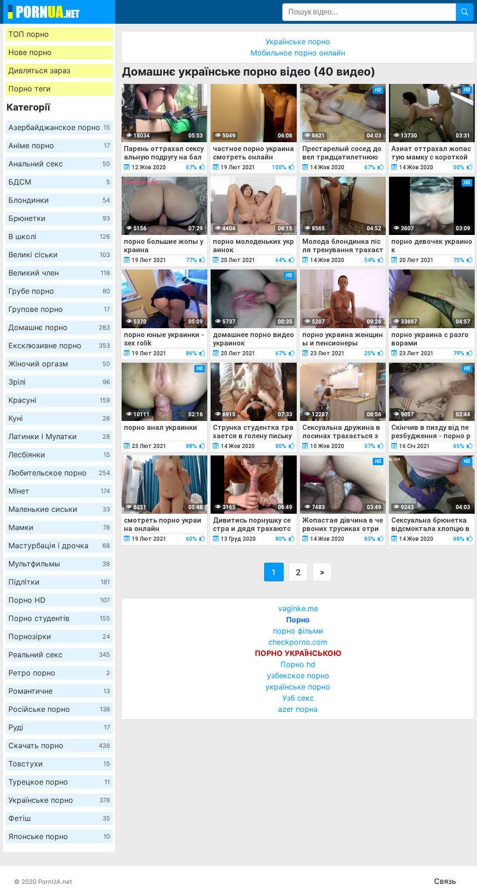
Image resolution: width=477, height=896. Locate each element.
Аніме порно (59, 145)
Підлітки (59, 581)
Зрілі (59, 381)
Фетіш (59, 818)
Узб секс (298, 698)
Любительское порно (59, 472)
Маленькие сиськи (59, 509)
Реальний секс (59, 654)
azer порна (298, 709)
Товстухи (59, 763)
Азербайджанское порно (59, 127)
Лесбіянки (59, 454)
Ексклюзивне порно (59, 345)
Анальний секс (59, 163)
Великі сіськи (59, 254)
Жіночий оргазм (59, 363)
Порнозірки (59, 636)
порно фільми (298, 630)
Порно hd (297, 664)
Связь (445, 881)
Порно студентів (59, 618)
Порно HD (59, 600)
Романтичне (59, 691)
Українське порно (59, 800)
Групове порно (59, 309)
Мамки (59, 527)
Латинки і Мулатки (59, 436)
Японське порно (59, 836)
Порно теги (29, 88)
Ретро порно (59, 672)
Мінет (59, 491)
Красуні (59, 400)
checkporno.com (297, 642)
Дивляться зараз (39, 70)
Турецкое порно (59, 781)
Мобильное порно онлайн (298, 52)
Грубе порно (59, 291)
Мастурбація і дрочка (59, 545)
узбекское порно (298, 675)
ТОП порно (28, 34)
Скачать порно (59, 745)
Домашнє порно (59, 327)
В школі (59, 236)
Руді (59, 727)
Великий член (59, 272)
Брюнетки (59, 218)
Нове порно (30, 52)
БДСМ (59, 181)
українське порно (298, 686)
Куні (59, 418)
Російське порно (59, 709)
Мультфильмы (59, 563)
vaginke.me (298, 608)
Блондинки (59, 200)
